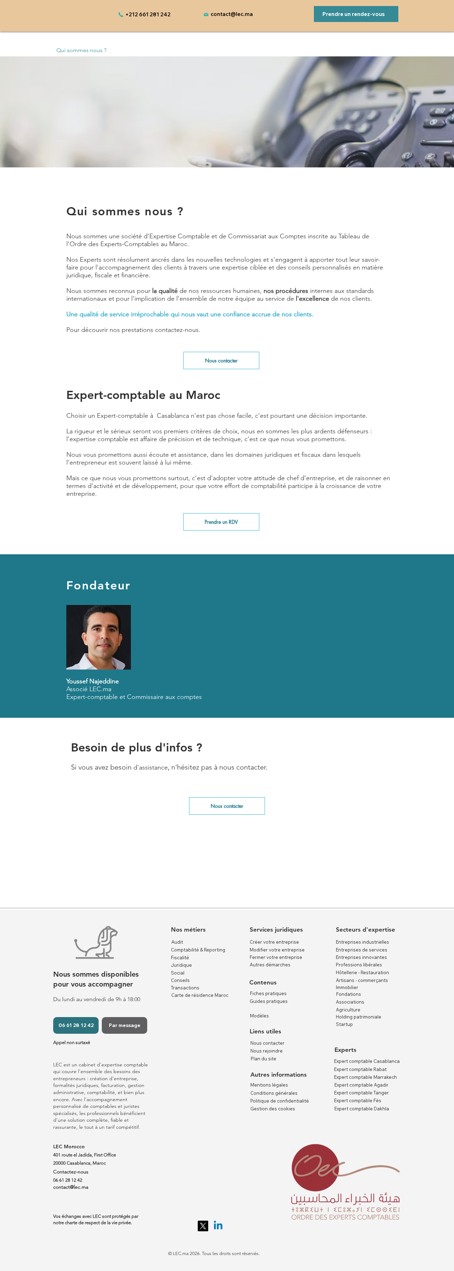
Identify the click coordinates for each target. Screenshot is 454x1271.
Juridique (181, 965)
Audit (177, 942)
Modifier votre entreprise (277, 950)
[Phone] (120, 15)
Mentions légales (269, 1085)
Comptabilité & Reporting (198, 950)
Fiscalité (180, 957)
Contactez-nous (70, 1172)
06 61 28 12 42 (67, 1180)
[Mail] (206, 14)
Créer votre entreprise (274, 942)
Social (177, 973)
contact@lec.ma (232, 14)
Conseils (180, 980)
